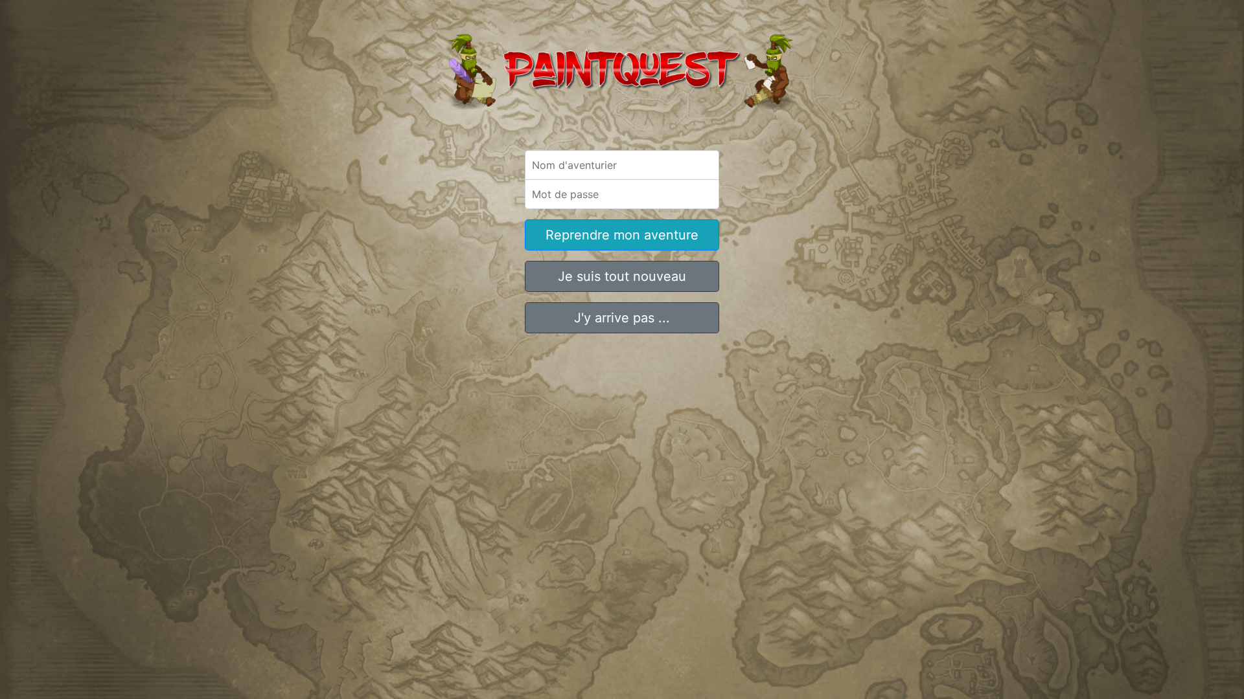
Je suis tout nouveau (622, 276)
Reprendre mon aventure (622, 235)
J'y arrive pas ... (622, 318)
